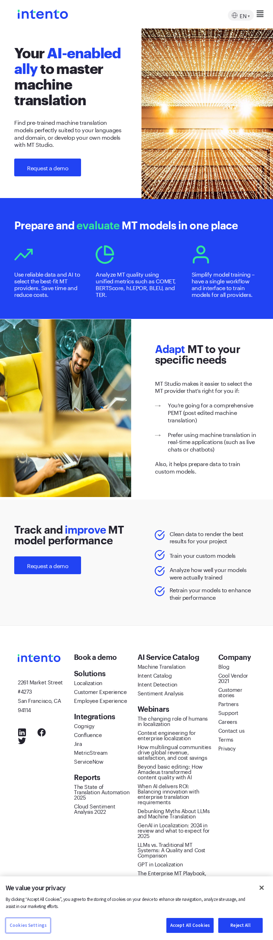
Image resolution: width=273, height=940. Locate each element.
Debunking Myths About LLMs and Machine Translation (173, 813)
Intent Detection (157, 683)
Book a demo (96, 657)
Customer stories (230, 692)
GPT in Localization (160, 863)
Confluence (88, 734)
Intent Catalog (155, 675)
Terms (225, 739)
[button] (247, 14)
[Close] (261, 888)
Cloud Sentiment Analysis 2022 (94, 808)
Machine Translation (161, 666)
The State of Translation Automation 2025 (101, 791)
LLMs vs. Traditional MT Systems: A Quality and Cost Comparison (171, 849)
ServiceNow (88, 761)
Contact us (231, 730)
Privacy (227, 747)
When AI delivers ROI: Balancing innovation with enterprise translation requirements (168, 793)
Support (228, 712)
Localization (88, 682)
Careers (227, 721)
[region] (136, 908)
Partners (228, 703)
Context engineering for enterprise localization (167, 735)
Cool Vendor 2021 (233, 677)
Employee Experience (100, 700)
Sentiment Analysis (160, 692)
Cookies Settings (28, 925)
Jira (78, 743)
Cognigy (84, 725)
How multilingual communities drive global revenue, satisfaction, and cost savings (174, 751)
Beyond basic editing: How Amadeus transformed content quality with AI (170, 771)
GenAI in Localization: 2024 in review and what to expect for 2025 (174, 829)
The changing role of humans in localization (173, 720)
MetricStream (91, 752)
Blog (223, 666)
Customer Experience (100, 691)
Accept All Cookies (190, 925)
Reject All (240, 925)
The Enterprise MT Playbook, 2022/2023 (172, 875)
